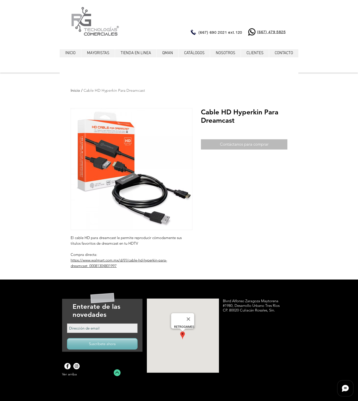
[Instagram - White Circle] (76, 366)
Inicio (75, 90)
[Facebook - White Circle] (67, 366)
